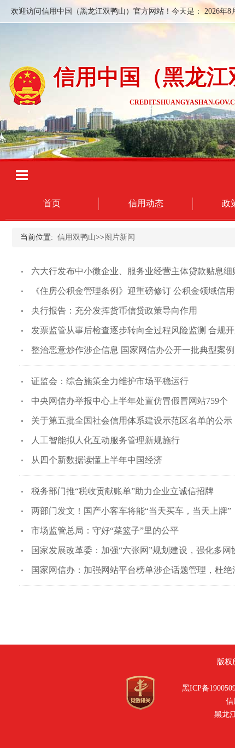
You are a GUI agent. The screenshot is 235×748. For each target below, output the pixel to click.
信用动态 (145, 203)
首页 (52, 203)
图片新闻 (119, 237)
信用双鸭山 (76, 237)
